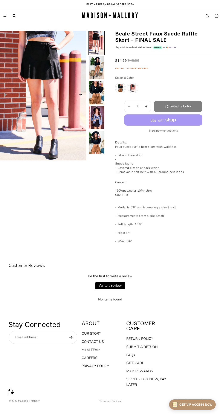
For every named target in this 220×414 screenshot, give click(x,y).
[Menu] (5, 16)
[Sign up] (70, 337)
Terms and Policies (110, 401)
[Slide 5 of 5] (96, 142)
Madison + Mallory (29, 401)
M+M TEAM (91, 350)
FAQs (130, 355)
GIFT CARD (135, 363)
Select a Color (124, 78)
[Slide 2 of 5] (96, 68)
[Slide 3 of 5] (96, 92)
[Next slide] (81, 95)
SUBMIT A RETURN (142, 347)
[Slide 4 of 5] (96, 117)
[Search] (14, 15)
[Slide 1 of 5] (96, 43)
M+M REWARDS (139, 371)
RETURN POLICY (139, 339)
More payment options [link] (163, 131)
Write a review (110, 285)
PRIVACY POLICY (95, 366)
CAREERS (89, 358)
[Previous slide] (4, 95)
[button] (192, 404)
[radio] (120, 88)
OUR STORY (91, 333)
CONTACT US (93, 341)
